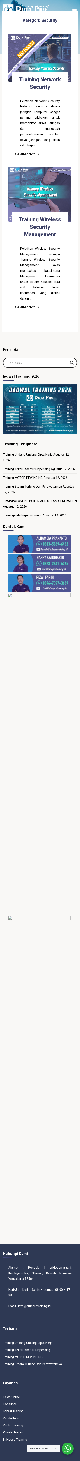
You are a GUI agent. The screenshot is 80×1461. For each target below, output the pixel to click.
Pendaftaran (11, 1418)
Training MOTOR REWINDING (23, 478)
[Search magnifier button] (72, 363)
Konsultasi (10, 1404)
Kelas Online (11, 1397)
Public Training (13, 1425)
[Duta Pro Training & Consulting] (24, 9)
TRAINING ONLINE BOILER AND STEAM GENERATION (40, 501)
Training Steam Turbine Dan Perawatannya (32, 486)
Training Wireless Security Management (40, 227)
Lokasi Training (13, 1411)
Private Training (13, 1432)
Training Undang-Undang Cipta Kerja (27, 455)
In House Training (15, 1440)
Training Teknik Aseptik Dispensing (26, 469)
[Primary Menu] (74, 9)
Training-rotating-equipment (22, 515)
